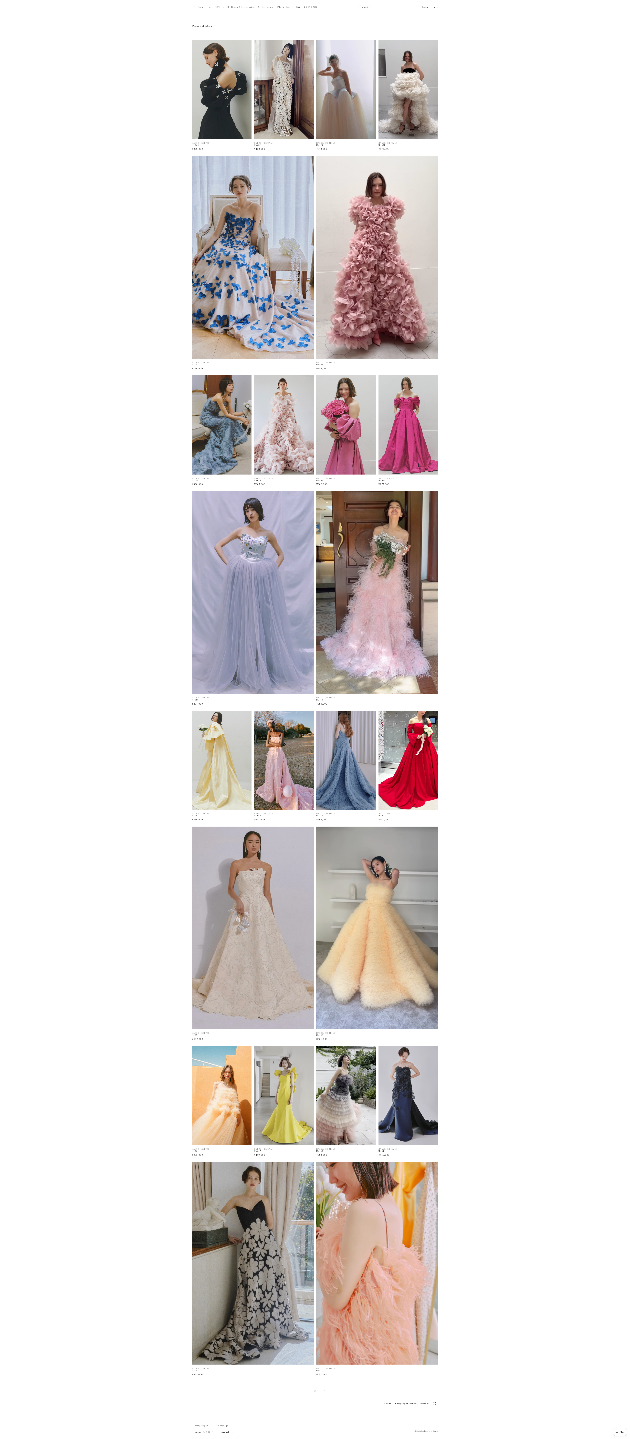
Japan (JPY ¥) (202, 1431)
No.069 (381, 816)
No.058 (195, 480)
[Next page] (323, 1390)
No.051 (195, 1035)
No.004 (195, 1151)
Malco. (421, 1431)
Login (425, 7)
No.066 (195, 816)
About (387, 1403)
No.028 (257, 816)
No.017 (319, 1370)
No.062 (195, 145)
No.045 (195, 1370)
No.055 (257, 145)
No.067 (381, 145)
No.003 (319, 1151)
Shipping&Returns (405, 1403)
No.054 (319, 145)
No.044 (381, 1151)
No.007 (257, 1151)
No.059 (195, 700)
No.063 (381, 480)
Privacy (424, 1403)
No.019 (257, 480)
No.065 (319, 364)
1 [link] (306, 1390)
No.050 (319, 700)
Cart (435, 7)
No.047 (195, 364)
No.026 (319, 1035)
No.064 (319, 480)
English (225, 1431)
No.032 (319, 816)
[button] (209, 6)
